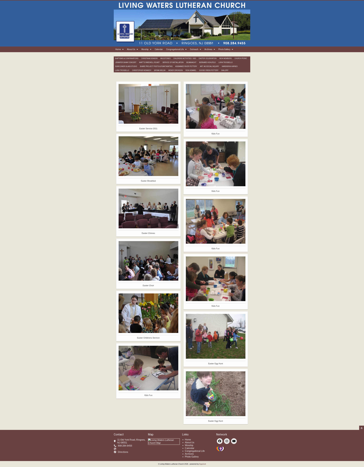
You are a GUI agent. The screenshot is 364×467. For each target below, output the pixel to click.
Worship (145, 49)
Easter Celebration (208, 58)
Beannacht (191, 62)
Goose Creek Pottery (208, 70)
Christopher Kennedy (141, 70)
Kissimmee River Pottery (186, 66)
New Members (225, 58)
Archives (208, 49)
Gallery (224, 70)
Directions (123, 452)
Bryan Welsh (160, 70)
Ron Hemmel (191, 70)
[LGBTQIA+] (220, 450)
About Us (131, 49)
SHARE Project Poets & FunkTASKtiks (156, 66)
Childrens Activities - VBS (184, 58)
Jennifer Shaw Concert (125, 62)
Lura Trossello (226, 62)
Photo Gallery (224, 49)
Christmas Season (149, 58)
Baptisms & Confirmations (126, 58)
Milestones (165, 58)
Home (118, 49)
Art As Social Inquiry (209, 66)
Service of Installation (173, 62)
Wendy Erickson (175, 70)
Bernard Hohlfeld (207, 62)
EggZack (202, 464)
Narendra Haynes (229, 66)
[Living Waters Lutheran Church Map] (164, 443)
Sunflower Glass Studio (126, 66)
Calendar (159, 49)
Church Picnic (240, 58)
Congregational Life (175, 49)
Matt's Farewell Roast (149, 62)
